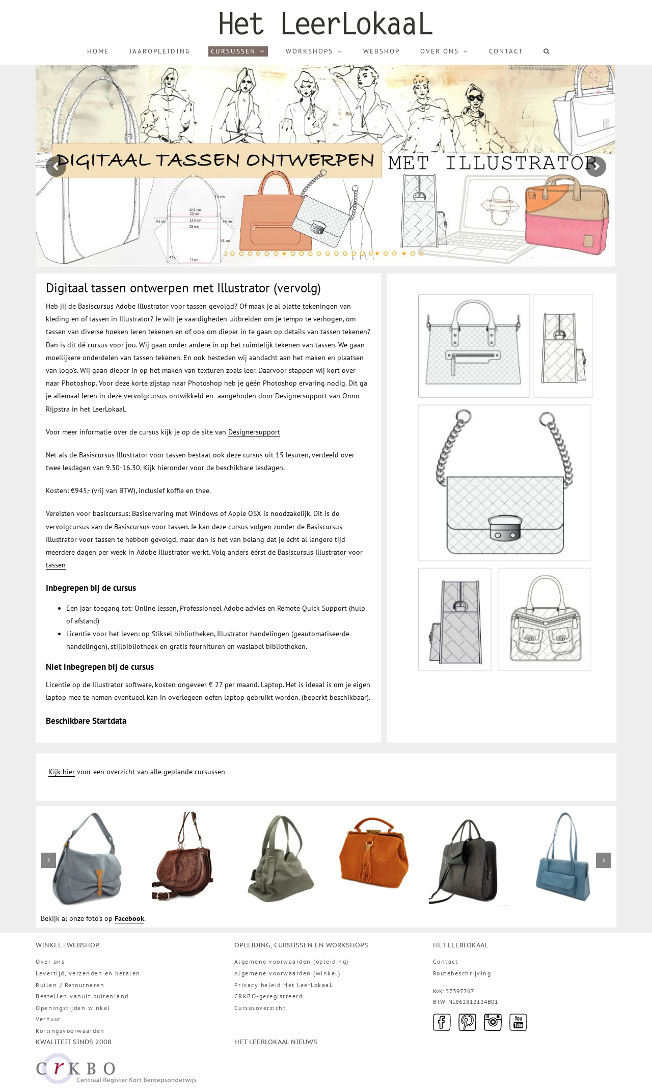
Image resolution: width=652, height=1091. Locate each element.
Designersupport (254, 432)
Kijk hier (61, 771)
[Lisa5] (88, 816)
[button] (547, 51)
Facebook (129, 918)
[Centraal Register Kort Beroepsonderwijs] (116, 1058)
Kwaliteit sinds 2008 (74, 1041)
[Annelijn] (564, 816)
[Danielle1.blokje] (278, 816)
